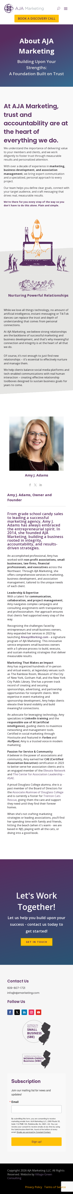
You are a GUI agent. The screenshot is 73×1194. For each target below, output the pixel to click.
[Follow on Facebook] (10, 1012)
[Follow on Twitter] (17, 1012)
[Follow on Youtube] (38, 1012)
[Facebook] (30, 485)
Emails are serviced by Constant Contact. (34, 1132)
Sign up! (37, 1142)
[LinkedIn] (40, 485)
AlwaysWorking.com (34, 637)
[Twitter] (35, 485)
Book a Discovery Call (36, 18)
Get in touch (36, 941)
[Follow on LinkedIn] (24, 1012)
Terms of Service (55, 1187)
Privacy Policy (33, 1187)
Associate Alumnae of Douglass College (37, 792)
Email (15, 1101)
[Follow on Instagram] (31, 1012)
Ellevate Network (54, 770)
